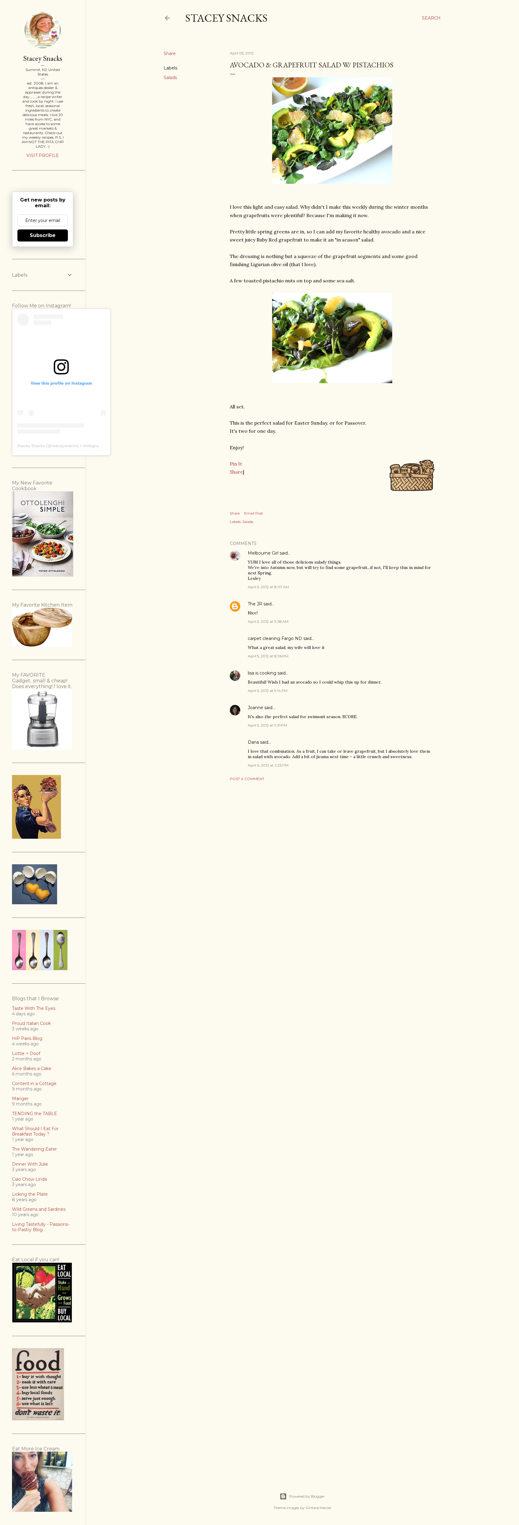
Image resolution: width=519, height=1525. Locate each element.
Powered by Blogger (307, 1496)
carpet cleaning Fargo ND (275, 638)
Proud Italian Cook (31, 1023)
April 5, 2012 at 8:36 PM (268, 656)
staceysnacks (64, 445)
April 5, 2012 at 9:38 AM (268, 621)
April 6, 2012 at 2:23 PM (268, 765)
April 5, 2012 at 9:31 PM (267, 725)
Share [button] (170, 53)
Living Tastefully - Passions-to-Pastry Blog (40, 1227)
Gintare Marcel (318, 1507)
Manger (20, 1098)
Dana (253, 742)
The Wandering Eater (34, 1149)
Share (236, 472)
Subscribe (43, 235)
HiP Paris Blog (27, 1038)
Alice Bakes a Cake (31, 1068)
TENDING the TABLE (34, 1113)
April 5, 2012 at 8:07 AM (268, 587)
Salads (170, 77)
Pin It (236, 464)
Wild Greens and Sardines (38, 1209)
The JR (255, 604)
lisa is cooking (262, 673)
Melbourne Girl (263, 553)
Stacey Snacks (226, 18)
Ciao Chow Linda (29, 1179)
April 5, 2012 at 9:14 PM (267, 690)
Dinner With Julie (30, 1164)
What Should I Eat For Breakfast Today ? (35, 1131)
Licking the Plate (30, 1194)
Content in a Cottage (34, 1083)
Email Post (253, 513)
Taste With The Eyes (33, 1008)
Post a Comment (247, 778)
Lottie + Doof (26, 1053)
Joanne (255, 707)
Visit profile (42, 155)
